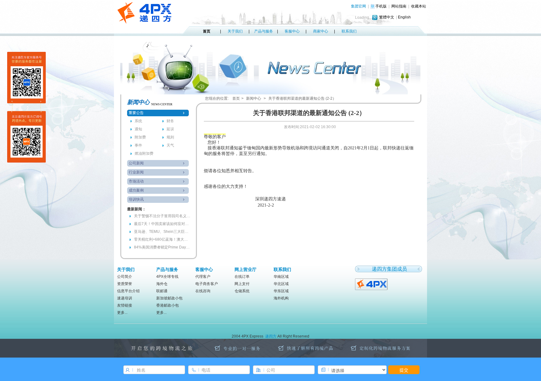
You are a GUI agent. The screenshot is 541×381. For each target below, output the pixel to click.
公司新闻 (136, 163)
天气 (170, 145)
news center (162, 104)
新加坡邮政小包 (169, 298)
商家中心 (320, 31)
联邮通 (161, 291)
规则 (170, 137)
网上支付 (242, 284)
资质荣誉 (124, 284)
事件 (138, 145)
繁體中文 (386, 17)
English (404, 17)
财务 (170, 121)
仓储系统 (242, 291)
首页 (206, 31)
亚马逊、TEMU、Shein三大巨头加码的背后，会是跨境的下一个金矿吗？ (162, 231)
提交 (403, 370)
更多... (122, 312)
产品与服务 (263, 31)
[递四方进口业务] (372, 284)
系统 (138, 121)
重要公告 (136, 113)
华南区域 (281, 276)
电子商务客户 (206, 284)
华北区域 (281, 284)
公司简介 (124, 276)
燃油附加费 (144, 153)
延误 (170, 129)
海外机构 (281, 298)
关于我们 (235, 31)
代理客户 (202, 276)
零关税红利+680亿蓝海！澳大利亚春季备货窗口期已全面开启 (162, 239)
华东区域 (281, 291)
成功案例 (136, 190)
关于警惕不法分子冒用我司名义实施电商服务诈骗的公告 (162, 216)
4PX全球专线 (167, 276)
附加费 (140, 137)
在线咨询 (202, 291)
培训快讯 (136, 199)
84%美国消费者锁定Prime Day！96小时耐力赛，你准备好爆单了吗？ (162, 247)
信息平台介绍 (128, 291)
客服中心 (292, 31)
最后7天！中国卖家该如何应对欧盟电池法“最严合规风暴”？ (162, 224)
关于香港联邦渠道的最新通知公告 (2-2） (302, 98)
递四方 (270, 336)
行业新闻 (136, 172)
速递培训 (124, 298)
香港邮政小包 (167, 305)
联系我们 (349, 31)
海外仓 (161, 284)
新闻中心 (253, 98)
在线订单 (242, 276)
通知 (138, 129)
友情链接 (124, 305)
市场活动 (136, 181)
